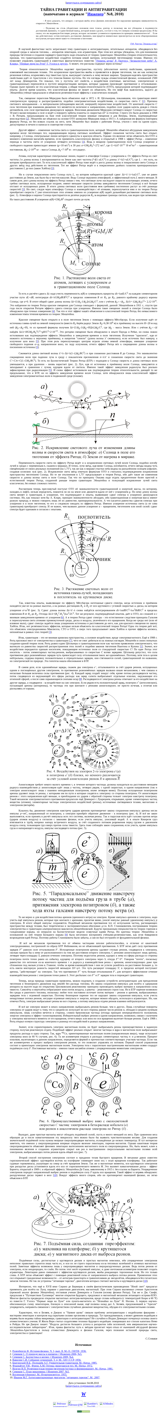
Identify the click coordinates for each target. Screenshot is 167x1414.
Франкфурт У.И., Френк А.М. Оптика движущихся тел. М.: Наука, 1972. (52, 1365)
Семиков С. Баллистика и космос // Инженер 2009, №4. (43, 1357)
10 (55, 1175)
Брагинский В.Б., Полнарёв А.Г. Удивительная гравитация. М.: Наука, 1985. (54, 1362)
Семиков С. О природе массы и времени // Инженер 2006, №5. (47, 1354)
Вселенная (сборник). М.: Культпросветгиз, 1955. (39, 1374)
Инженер (95, 14)
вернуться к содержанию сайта (83, 2)
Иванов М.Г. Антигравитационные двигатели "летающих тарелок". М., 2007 (56, 1377)
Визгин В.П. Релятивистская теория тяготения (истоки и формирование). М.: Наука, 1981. (62, 1368)
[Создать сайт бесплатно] (83, 1411)
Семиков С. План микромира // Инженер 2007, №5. (40, 1371)
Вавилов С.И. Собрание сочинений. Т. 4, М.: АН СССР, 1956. (46, 1360)
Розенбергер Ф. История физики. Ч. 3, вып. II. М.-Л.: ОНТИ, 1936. (49, 1351)
